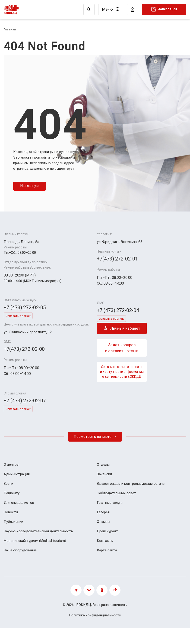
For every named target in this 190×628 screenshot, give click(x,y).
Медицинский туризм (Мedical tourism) (35, 541)
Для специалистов (19, 503)
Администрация (17, 474)
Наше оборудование (20, 550)
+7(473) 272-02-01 (117, 259)
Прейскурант (107, 531)
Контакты (105, 541)
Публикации (13, 522)
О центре (11, 464)
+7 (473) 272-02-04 (118, 310)
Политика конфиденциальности (95, 615)
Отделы (103, 464)
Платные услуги (110, 503)
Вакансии (104, 474)
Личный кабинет (124, 328)
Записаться (167, 9)
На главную (29, 186)
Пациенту (11, 493)
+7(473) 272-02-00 (24, 349)
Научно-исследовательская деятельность (38, 531)
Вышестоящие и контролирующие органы (131, 484)
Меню (108, 9)
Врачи (8, 484)
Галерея (103, 512)
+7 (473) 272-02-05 (25, 307)
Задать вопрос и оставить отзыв (121, 347)
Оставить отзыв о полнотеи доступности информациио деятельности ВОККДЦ (122, 371)
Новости (11, 512)
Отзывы (103, 522)
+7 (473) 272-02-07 (25, 400)
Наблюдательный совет (116, 493)
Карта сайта (107, 550)
